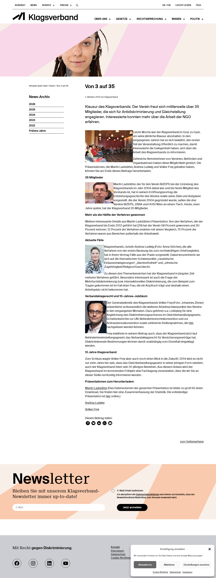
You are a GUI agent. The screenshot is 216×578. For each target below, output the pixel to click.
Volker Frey (92, 409)
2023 (32, 120)
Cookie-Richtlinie (160, 572)
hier (191, 323)
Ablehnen (169, 564)
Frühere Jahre (37, 130)
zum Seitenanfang (192, 441)
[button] (209, 549)
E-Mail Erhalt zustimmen (130, 490)
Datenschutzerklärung (147, 494)
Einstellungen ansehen (196, 564)
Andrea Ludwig (94, 403)
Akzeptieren (145, 564)
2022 (32, 125)
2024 (32, 114)
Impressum (187, 572)
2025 (32, 109)
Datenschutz (175, 572)
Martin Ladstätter (96, 388)
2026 (32, 104)
